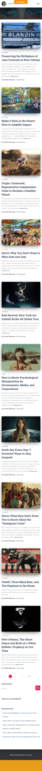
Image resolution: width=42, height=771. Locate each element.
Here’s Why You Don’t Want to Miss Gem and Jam (20, 733)
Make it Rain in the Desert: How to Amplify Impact (19, 721)
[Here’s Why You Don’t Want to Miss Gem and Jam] (21, 232)
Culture (5, 512)
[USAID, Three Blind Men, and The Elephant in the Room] (21, 561)
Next (29, 676)
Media (4, 374)
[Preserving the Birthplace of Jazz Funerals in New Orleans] (21, 35)
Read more (14, 76)
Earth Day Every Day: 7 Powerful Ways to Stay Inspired (16, 453)
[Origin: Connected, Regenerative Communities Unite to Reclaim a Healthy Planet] (21, 162)
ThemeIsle (28, 755)
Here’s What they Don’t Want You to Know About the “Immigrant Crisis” (20, 519)
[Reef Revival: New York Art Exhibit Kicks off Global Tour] (21, 295)
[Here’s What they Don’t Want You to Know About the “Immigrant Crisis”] (21, 495)
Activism (5, 52)
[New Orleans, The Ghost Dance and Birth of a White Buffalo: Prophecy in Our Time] (21, 619)
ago (20, 80)
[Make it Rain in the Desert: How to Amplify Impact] (21, 100)
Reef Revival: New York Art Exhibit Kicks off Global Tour (21, 737)
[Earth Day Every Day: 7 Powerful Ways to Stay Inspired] (21, 429)
